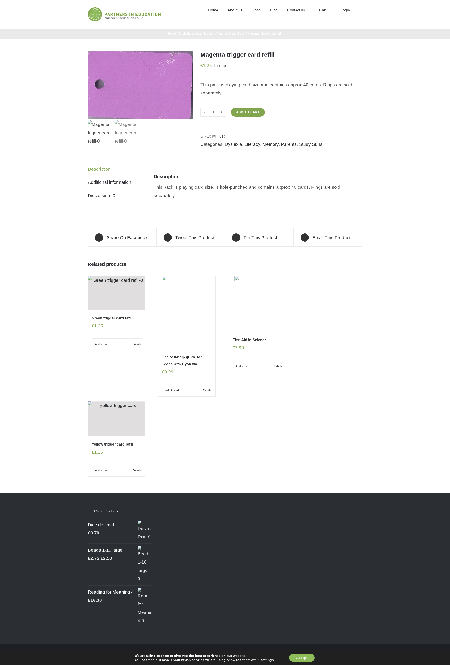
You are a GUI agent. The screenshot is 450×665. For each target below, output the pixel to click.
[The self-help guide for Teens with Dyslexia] (186, 312)
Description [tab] (99, 169)
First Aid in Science (249, 340)
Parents (289, 144)
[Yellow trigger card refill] (116, 419)
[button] (360, 10)
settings (267, 660)
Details (137, 344)
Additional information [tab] (109, 182)
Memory (270, 144)
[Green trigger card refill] (116, 293)
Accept (302, 658)
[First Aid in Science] (257, 304)
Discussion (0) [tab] (102, 195)
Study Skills (310, 144)
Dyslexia (233, 144)
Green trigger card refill (112, 318)
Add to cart (247, 112)
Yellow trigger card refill (112, 444)
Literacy (252, 144)
